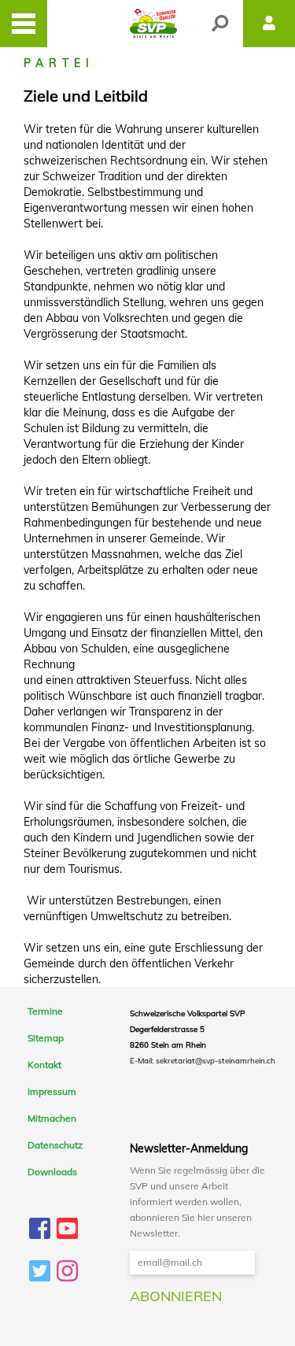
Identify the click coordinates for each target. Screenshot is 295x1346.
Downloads (52, 1172)
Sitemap (46, 1038)
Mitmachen (52, 1118)
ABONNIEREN (176, 1296)
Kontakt (44, 1065)
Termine (45, 1011)
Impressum (52, 1091)
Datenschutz (55, 1145)
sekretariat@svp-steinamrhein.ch (215, 1061)
